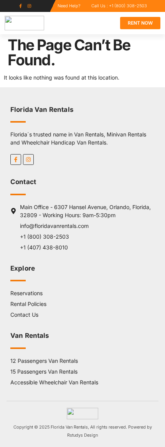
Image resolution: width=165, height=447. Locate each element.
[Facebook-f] (20, 6)
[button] (101, 23)
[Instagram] (29, 6)
